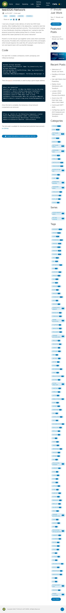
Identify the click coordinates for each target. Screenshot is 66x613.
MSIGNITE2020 (56, 570)
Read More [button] (56, 24)
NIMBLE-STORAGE (57, 399)
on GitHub (5, 128)
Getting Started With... (38, 4)
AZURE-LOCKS (56, 416)
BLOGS (55, 289)
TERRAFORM (56, 328)
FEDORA (55, 542)
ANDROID (55, 523)
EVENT (55, 129)
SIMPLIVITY (56, 503)
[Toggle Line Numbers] (39, 60)
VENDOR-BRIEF (57, 166)
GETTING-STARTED (57, 218)
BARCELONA (56, 312)
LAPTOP (55, 395)
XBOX (54, 413)
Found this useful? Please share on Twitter (21, 136)
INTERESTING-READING (57, 182)
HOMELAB (55, 159)
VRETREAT (55, 358)
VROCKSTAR (56, 344)
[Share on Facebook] (13, 19)
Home (11, 4)
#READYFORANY (57, 376)
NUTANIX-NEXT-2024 (57, 586)
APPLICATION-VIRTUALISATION (57, 531)
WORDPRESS (56, 409)
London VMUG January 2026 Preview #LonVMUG (58, 93)
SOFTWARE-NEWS (57, 146)
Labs (32, 4)
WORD (54, 519)
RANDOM (55, 174)
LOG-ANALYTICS (57, 563)
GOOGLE (55, 546)
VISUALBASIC (56, 332)
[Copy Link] (19, 19)
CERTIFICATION (57, 162)
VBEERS (55, 445)
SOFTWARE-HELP (57, 134)
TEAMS (55, 441)
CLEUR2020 (56, 538)
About (17, 4)
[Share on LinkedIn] (16, 19)
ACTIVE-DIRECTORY (57, 384)
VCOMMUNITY (57, 297)
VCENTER (55, 247)
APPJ (54, 526)
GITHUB (55, 365)
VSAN (54, 279)
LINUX (54, 300)
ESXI (54, 268)
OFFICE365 (56, 351)
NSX (54, 578)
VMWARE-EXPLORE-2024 (57, 336)
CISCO (54, 420)
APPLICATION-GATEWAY (57, 464)
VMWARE (56, 126)
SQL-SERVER (56, 507)
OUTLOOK (55, 434)
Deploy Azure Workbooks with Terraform (57, 86)
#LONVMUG (56, 272)
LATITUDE (55, 486)
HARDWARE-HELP (57, 151)
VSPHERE (55, 456)
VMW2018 (55, 286)
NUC (54, 581)
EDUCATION (56, 195)
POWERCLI (56, 254)
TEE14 (54, 354)
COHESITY (55, 347)
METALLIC (55, 431)
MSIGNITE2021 (56, 574)
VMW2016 (55, 293)
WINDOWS (56, 250)
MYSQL (55, 489)
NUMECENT (56, 493)
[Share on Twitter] (11, 19)
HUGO (54, 478)
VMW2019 (55, 452)
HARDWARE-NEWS (57, 187)
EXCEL (54, 471)
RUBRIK (55, 402)
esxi (5, 16)
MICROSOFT (56, 229)
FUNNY (55, 178)
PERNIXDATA (56, 500)
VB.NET (55, 372)
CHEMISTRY (56, 535)
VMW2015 (55, 304)
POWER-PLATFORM (57, 594)
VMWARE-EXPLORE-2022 (57, 515)
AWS (54, 282)
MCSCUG (55, 567)
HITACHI (55, 549)
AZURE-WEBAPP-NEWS (57, 213)
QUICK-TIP (55, 141)
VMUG (55, 257)
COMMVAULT (56, 316)
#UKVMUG (55, 379)
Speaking (25, 4)
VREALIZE (55, 340)
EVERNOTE (56, 468)
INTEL (54, 482)
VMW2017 (55, 275)
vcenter (20, 16)
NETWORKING (56, 369)
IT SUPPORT (56, 324)
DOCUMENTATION (57, 424)
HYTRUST (55, 556)
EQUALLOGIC (56, 427)
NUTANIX (55, 496)
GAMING (55, 475)
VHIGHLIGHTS (56, 191)
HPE (54, 553)
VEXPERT (55, 406)
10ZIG (54, 459)
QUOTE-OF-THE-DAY (57, 170)
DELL (54, 261)
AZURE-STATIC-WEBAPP (57, 308)
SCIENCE (55, 202)
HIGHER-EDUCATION (57, 320)
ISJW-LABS (56, 199)
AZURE (55, 138)
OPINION (55, 155)
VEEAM (55, 511)
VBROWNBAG (56, 448)
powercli (29, 16)
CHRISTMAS (56, 388)
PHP (54, 438)
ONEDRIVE (55, 590)
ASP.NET (55, 362)
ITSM (54, 560)
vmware (12, 16)
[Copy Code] (35, 60)
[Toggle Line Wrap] (42, 60)
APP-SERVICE (56, 265)
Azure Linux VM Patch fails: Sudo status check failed (58, 100)
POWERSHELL (57, 240)
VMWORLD (56, 243)
